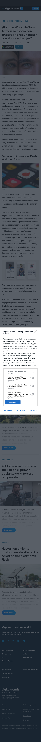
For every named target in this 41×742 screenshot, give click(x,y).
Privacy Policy (33, 410)
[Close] (36, 332)
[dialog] (20, 371)
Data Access (20, 410)
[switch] (32, 378)
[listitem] (20, 372)
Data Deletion (8, 410)
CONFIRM (12, 402)
